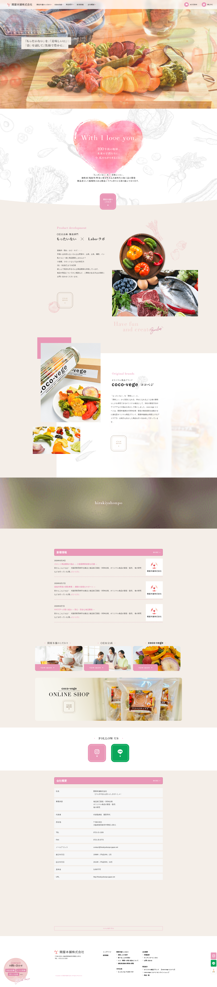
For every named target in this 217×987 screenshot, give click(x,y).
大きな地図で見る (108, 928)
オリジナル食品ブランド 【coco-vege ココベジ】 (160, 969)
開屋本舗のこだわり (43, 4)
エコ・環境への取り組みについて (128, 960)
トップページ (20, 4)
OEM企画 (57, 4)
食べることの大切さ (124, 957)
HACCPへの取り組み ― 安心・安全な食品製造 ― (74, 610)
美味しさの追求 (123, 955)
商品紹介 (69, 4)
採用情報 (80, 4)
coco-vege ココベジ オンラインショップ (156, 972)
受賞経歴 (147, 955)
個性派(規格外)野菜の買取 (126, 963)
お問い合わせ (148, 960)
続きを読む (75, 572)
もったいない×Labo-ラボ (125, 972)
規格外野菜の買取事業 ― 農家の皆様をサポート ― (74, 587)
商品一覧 (147, 975)
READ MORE (65, 300)
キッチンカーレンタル (151, 957)
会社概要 (91, 4)
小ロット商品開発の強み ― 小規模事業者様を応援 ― (75, 564)
